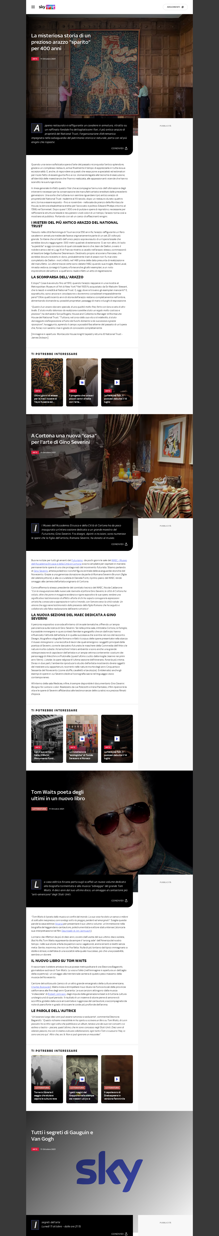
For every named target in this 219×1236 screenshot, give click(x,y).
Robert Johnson (57, 994)
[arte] (48, 7)
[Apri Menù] (35, 7)
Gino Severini (41, 570)
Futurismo (77, 560)
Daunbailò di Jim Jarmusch (76, 930)
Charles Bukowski (40, 987)
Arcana (59, 923)
